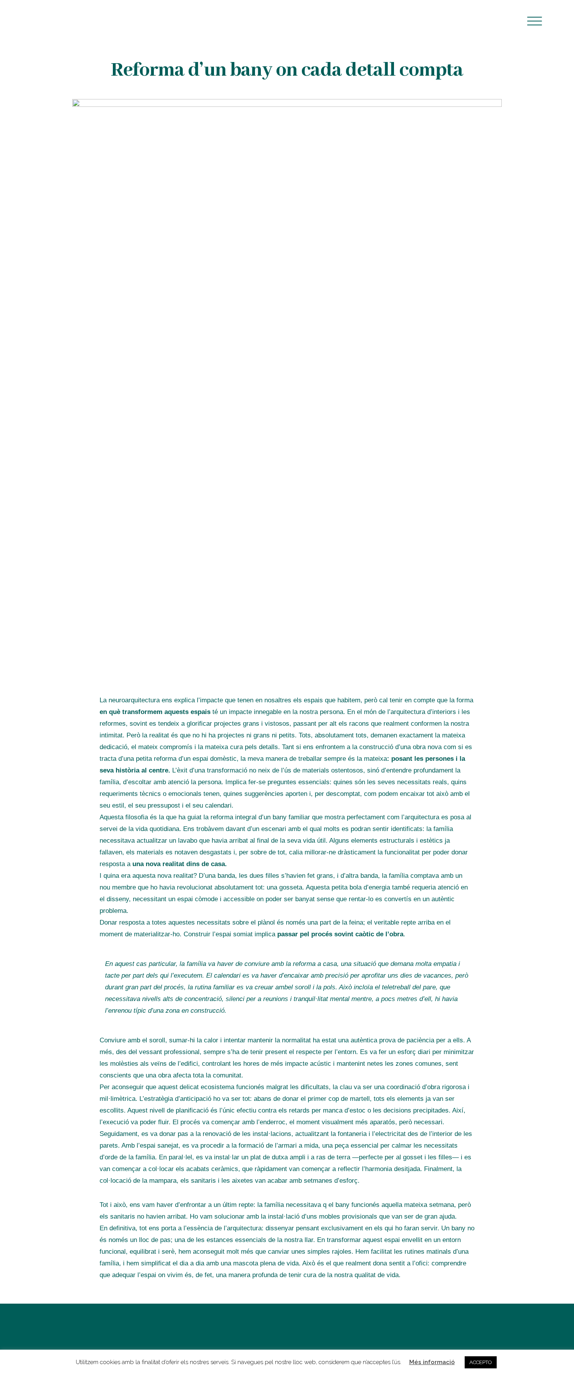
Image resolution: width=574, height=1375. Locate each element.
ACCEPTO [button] (480, 1362)
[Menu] (534, 20)
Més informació (432, 1362)
